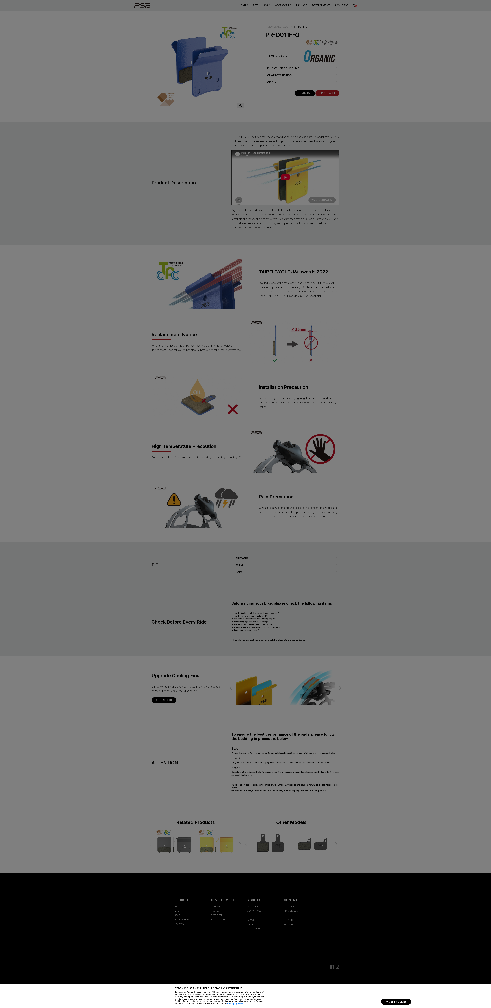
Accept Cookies (396, 1001)
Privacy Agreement (236, 1003)
